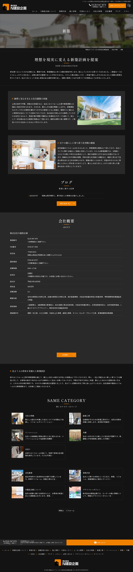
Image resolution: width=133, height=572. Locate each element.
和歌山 (61, 510)
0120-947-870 (33, 238)
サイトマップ (98, 554)
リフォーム (70, 510)
